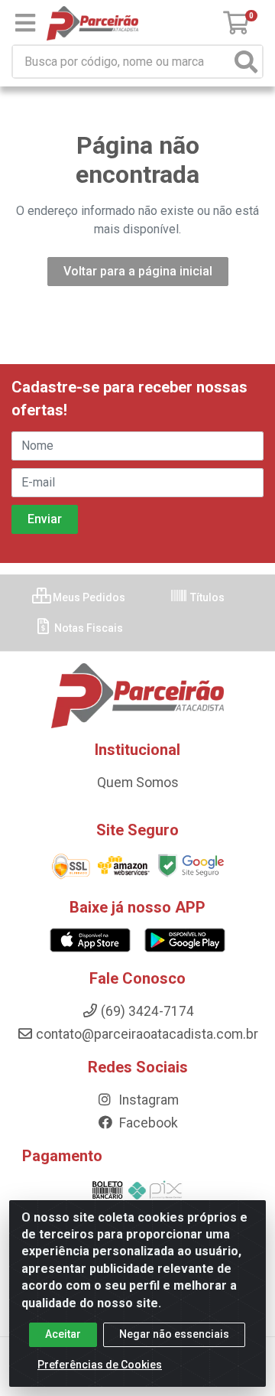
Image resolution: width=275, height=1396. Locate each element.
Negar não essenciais (174, 1334)
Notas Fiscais (87, 628)
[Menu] (25, 23)
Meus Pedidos (87, 597)
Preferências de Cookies (99, 1365)
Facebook (147, 1123)
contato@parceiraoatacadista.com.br (147, 1034)
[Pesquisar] (246, 61)
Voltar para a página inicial (137, 271)
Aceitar (63, 1334)
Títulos (206, 597)
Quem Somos (138, 782)
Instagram (147, 1100)
